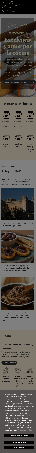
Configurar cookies (19, 442)
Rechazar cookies (19, 447)
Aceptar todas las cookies (19, 435)
